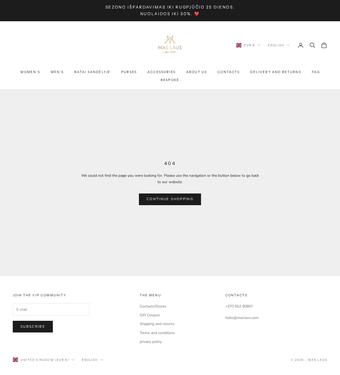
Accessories (161, 72)
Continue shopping (170, 199)
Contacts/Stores (153, 306)
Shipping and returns (157, 323)
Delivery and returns (275, 72)
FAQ (316, 72)
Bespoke (170, 80)
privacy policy (151, 341)
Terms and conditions (157, 332)
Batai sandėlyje (92, 72)
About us (196, 72)
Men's (57, 72)
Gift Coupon (150, 315)
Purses (129, 72)
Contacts (229, 72)
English (276, 45)
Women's (30, 72)
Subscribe (32, 326)
